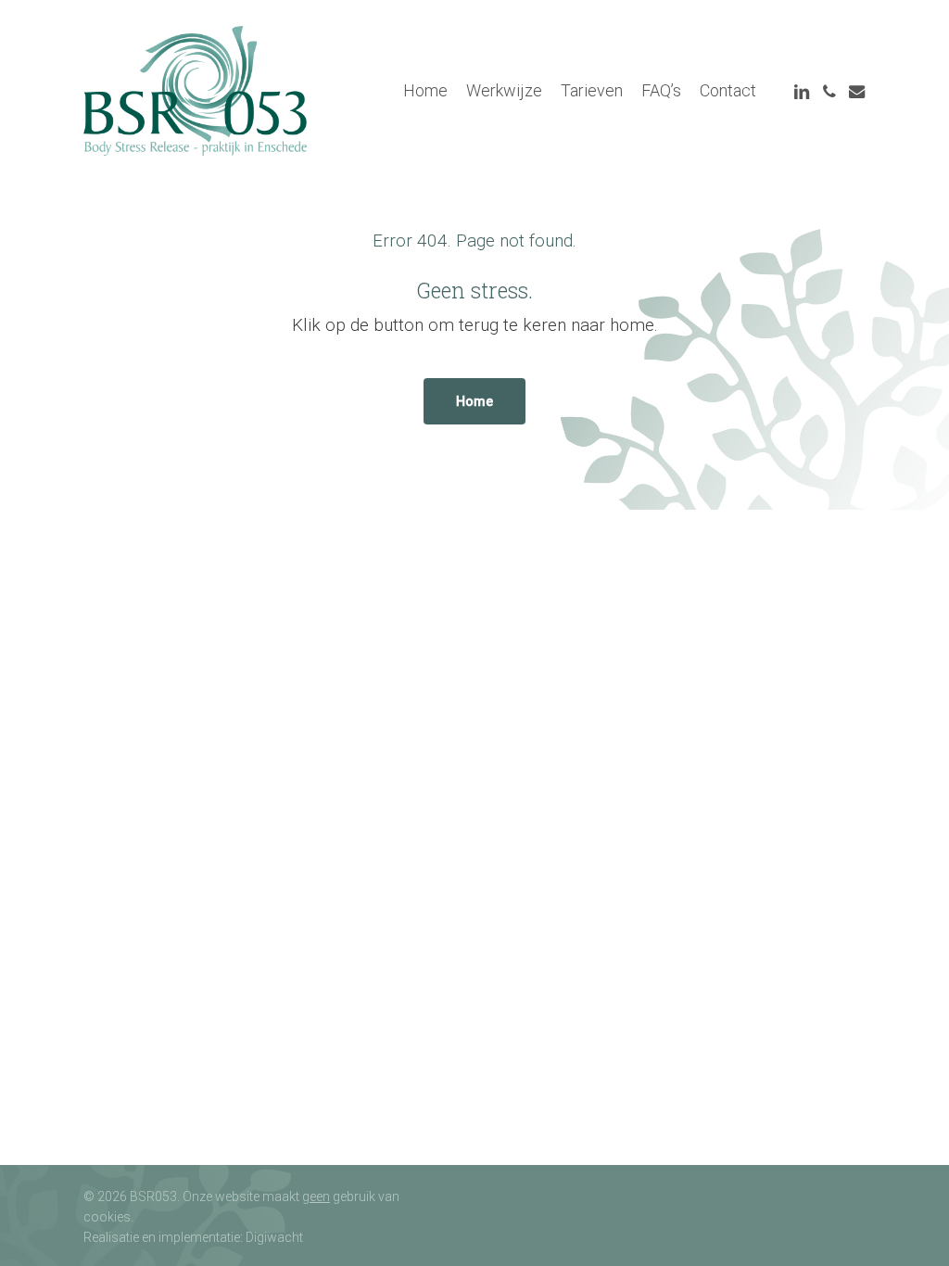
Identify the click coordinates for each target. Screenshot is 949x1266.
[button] (474, 401)
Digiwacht (274, 1237)
